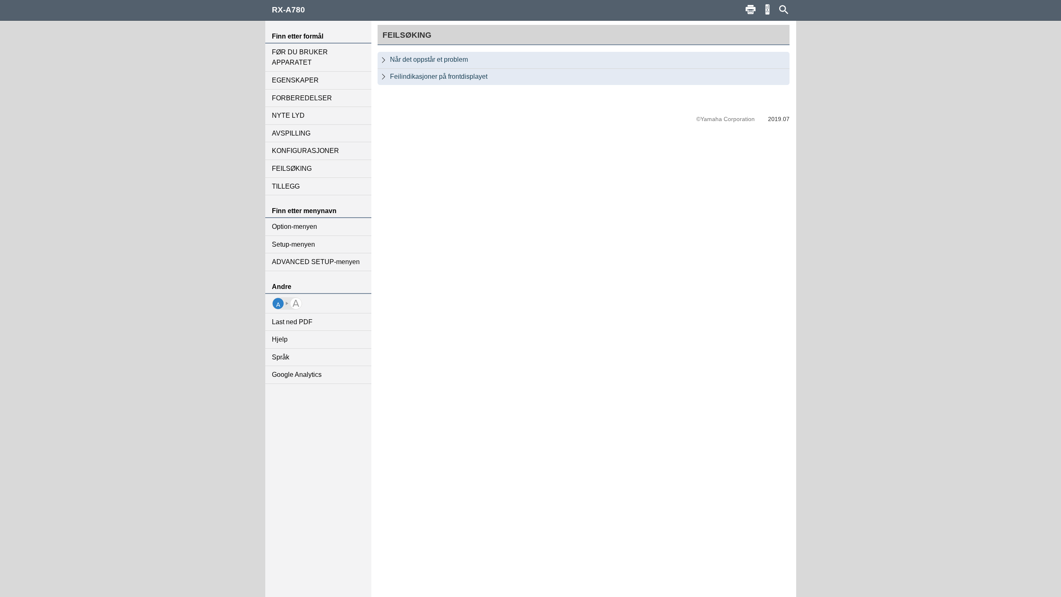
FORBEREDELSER (302, 98)
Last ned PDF (292, 321)
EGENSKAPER (295, 80)
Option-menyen (294, 226)
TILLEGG (286, 186)
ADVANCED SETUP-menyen (316, 261)
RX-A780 (288, 9)
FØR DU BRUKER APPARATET (300, 57)
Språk (280, 357)
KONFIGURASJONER (305, 150)
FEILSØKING (292, 168)
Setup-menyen (293, 244)
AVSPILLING (291, 133)
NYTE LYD (288, 115)
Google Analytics (297, 374)
